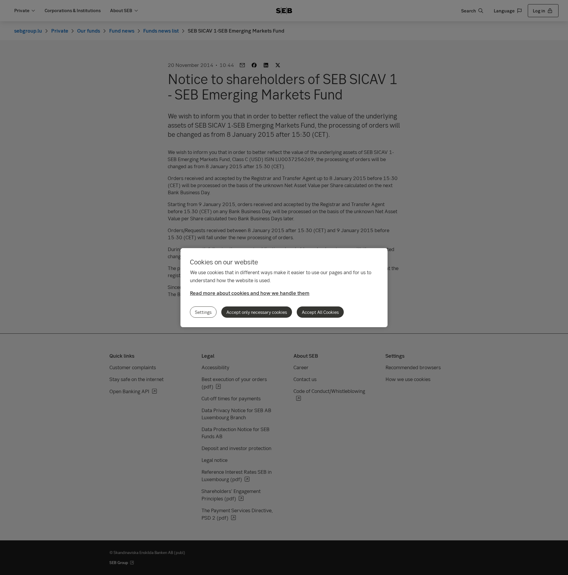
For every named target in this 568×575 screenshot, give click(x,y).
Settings (203, 312)
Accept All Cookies (320, 312)
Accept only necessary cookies (256, 312)
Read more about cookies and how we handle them (249, 293)
